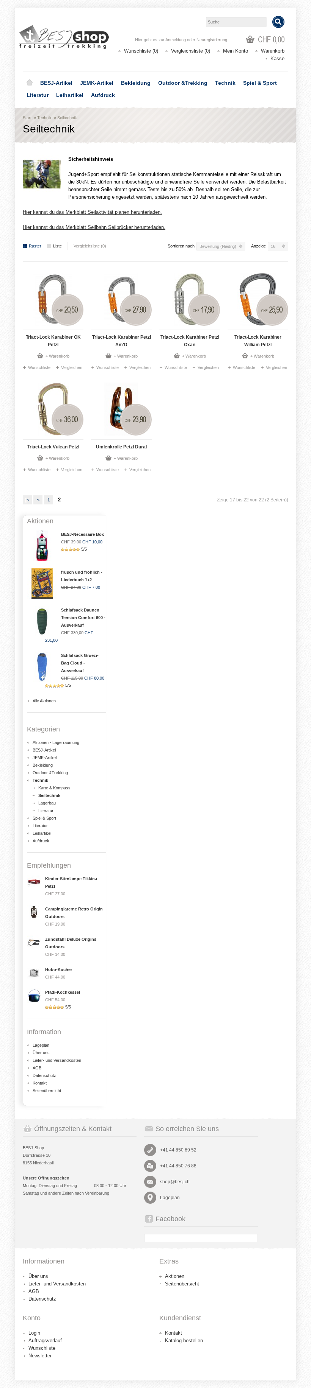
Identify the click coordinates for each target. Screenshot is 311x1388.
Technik (225, 83)
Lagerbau (47, 803)
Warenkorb (272, 51)
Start (27, 117)
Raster (35, 246)
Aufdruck (103, 95)
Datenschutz (44, 1075)
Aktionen (174, 1276)
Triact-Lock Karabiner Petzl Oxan (189, 341)
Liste (57, 246)
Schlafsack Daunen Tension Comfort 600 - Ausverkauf (83, 617)
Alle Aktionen (44, 701)
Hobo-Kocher (58, 969)
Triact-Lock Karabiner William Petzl (257, 341)
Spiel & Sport (260, 83)
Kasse (277, 58)
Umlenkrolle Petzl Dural (121, 447)
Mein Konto (235, 51)
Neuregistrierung (211, 39)
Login (34, 1333)
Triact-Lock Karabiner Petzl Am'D (121, 341)
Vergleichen (71, 367)
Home (29, 83)
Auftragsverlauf (45, 1340)
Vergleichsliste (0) (190, 51)
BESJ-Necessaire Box (82, 534)
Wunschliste (39, 367)
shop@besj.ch (175, 1181)
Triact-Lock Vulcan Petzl (53, 447)
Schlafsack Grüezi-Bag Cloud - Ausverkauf (80, 663)
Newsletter (40, 1355)
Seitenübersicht (47, 1090)
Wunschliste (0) (141, 51)
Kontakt (40, 1083)
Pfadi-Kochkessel (62, 992)
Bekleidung (136, 83)
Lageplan (41, 1045)
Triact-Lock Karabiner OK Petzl (53, 341)
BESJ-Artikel (56, 83)
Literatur (38, 95)
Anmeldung (175, 39)
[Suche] (278, 22)
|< (27, 500)
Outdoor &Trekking (182, 83)
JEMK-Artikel (96, 83)
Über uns (41, 1052)
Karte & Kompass (54, 788)
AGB (37, 1068)
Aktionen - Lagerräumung (56, 742)
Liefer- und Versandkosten (57, 1060)
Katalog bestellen (184, 1340)
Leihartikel (69, 95)
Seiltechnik (67, 117)
